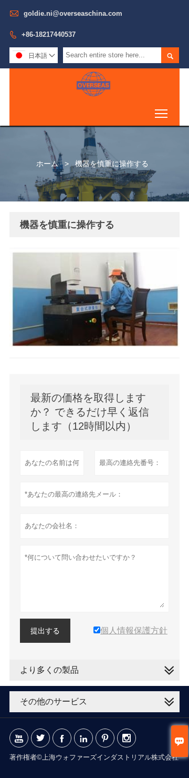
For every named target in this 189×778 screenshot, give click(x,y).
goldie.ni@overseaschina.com (73, 13)
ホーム (47, 163)
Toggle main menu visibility (161, 112)
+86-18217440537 (49, 34)
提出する (45, 631)
